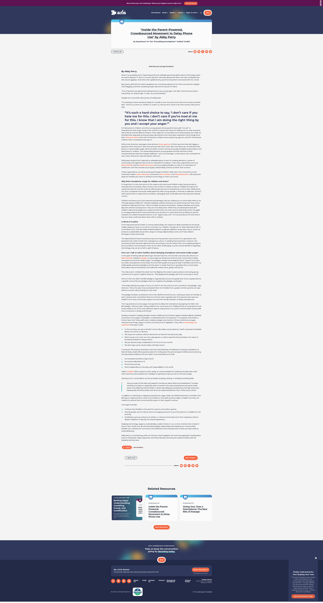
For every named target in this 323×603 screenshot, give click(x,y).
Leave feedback (138, 447)
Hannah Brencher (182, 174)
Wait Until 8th (126, 165)
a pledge (143, 258)
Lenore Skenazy (142, 174)
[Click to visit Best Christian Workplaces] (138, 591)
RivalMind (209, 592)
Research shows (132, 137)
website (130, 372)
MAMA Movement (146, 165)
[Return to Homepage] (118, 12)
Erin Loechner (165, 174)
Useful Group (201, 592)
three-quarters (165, 144)
